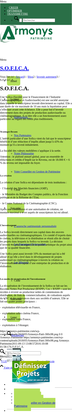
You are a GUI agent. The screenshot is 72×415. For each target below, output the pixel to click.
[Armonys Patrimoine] (26, 41)
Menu (3, 1)
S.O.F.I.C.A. (14, 68)
